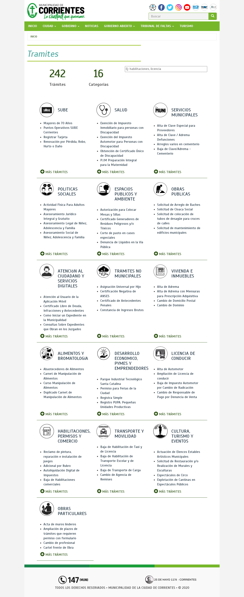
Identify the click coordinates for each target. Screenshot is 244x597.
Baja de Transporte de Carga (120, 470)
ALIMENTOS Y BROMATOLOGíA (73, 355)
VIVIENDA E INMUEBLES (182, 273)
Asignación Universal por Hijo (120, 287)
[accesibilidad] (152, 7)
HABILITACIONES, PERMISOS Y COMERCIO (74, 436)
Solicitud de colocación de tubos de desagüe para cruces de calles (178, 218)
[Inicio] (57, 10)
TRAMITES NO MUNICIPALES (128, 273)
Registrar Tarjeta (55, 137)
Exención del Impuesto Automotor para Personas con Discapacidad (121, 141)
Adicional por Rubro (57, 466)
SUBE (63, 110)
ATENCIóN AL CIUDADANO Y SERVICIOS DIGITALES (71, 278)
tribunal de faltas (156, 26)
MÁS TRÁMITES (56, 172)
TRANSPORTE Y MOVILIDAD (129, 433)
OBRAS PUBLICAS (180, 191)
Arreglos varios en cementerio (178, 144)
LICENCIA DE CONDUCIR (183, 355)
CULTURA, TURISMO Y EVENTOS (182, 436)
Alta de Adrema (168, 287)
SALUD (121, 110)
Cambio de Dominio (170, 305)
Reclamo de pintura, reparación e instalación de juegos (62, 456)
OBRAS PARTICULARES (72, 511)
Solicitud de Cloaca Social (175, 209)
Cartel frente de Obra (58, 548)
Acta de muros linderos (59, 524)
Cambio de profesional (59, 543)
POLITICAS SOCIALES (68, 191)
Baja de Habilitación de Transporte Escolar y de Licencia (117, 461)
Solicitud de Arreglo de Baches (178, 205)
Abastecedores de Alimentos (63, 369)
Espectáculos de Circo (172, 475)
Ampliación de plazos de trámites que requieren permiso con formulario (60, 533)
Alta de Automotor (170, 369)
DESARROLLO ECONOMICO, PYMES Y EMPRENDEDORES (131, 360)
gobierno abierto (118, 26)
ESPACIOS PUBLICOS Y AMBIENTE (126, 194)
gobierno (69, 26)
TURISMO (186, 26)
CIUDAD (48, 26)
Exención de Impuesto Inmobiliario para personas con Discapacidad (122, 128)
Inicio (33, 36)
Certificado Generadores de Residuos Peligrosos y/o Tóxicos (119, 223)
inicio (32, 26)
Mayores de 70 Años (57, 123)
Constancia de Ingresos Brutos (122, 310)
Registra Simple (111, 398)
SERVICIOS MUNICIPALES (184, 112)
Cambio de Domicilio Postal (176, 301)
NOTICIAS (91, 26)
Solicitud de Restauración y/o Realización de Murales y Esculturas (177, 466)
